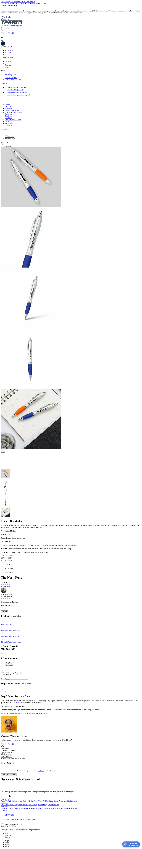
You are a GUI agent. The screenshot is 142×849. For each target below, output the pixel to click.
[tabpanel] (71, 670)
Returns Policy (42, 805)
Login (7, 54)
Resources (4, 806)
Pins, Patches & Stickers (13, 120)
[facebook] (3, 101)
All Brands (8, 106)
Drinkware (8, 114)
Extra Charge (5, 673)
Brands (7, 105)
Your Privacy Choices (67, 808)
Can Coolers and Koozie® (13, 112)
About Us (8, 61)
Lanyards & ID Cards (12, 110)
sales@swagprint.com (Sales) (17, 92)
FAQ (6, 63)
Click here (15, 703)
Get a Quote (5, 129)
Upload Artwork (10, 74)
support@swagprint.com (27, 819)
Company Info (5, 799)
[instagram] (7, 101)
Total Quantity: (6, 748)
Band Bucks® (55, 808)
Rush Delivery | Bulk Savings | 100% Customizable (18, 2)
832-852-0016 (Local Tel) (16, 90)
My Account (9, 50)
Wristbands (8, 108)
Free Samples (32, 805)
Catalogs (8, 65)
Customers (4, 803)
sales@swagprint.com (11, 819)
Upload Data (9, 665)
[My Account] (1, 35)
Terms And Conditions (45, 801)
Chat (4, 746)
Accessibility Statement (69, 801)
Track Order (13, 805)
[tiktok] (12, 101)
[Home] (6, 133)
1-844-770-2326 (8, 744)
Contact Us (57, 801)
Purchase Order (23, 805)
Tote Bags (8, 116)
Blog (6, 67)
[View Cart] (2, 38)
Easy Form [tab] (9, 663)
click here (41, 771)
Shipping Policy (33, 801)
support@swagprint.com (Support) (18, 95)
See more (4, 611)
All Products (9, 123)
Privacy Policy (22, 801)
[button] (71, 40)
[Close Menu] (3, 45)
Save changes (11, 774)
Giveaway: (8, 750)
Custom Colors (10, 76)
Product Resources (31, 808)
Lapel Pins (8, 118)
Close (3, 774)
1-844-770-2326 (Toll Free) (16, 87)
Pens (6, 135)
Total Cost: (6, 752)
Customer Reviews (7, 808)
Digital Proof (5, 675)
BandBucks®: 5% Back (13, 80)
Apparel (7, 121)
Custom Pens (9, 137)
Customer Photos (19, 808)
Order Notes (5, 679)
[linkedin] (17, 101)
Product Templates (11, 78)
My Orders (8, 52)
